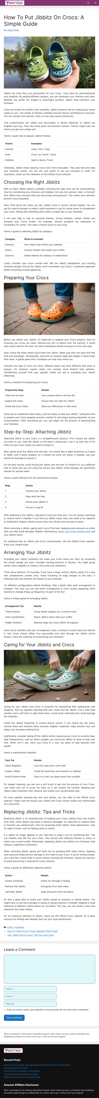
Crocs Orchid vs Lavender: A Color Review (22, 1071)
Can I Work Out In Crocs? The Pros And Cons (30, 935)
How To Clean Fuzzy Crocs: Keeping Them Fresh (32, 931)
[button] (88, 3)
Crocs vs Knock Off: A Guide (16, 1068)
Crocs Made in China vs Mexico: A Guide (21, 1074)
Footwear (19, 927)
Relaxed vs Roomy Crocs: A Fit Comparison (22, 1077)
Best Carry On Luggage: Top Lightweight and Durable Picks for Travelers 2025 (37, 1065)
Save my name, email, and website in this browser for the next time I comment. (48, 1009)
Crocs (10, 927)
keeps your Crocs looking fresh (74, 531)
